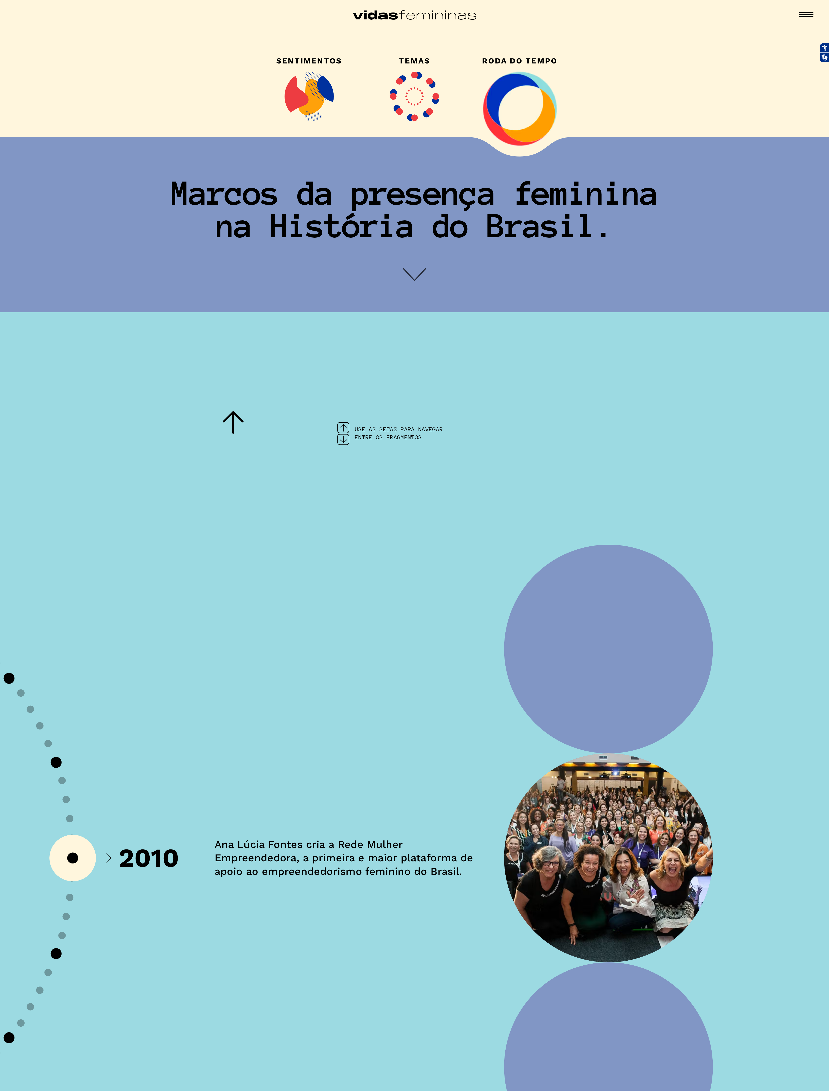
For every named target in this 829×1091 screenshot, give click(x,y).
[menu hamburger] (806, 14)
